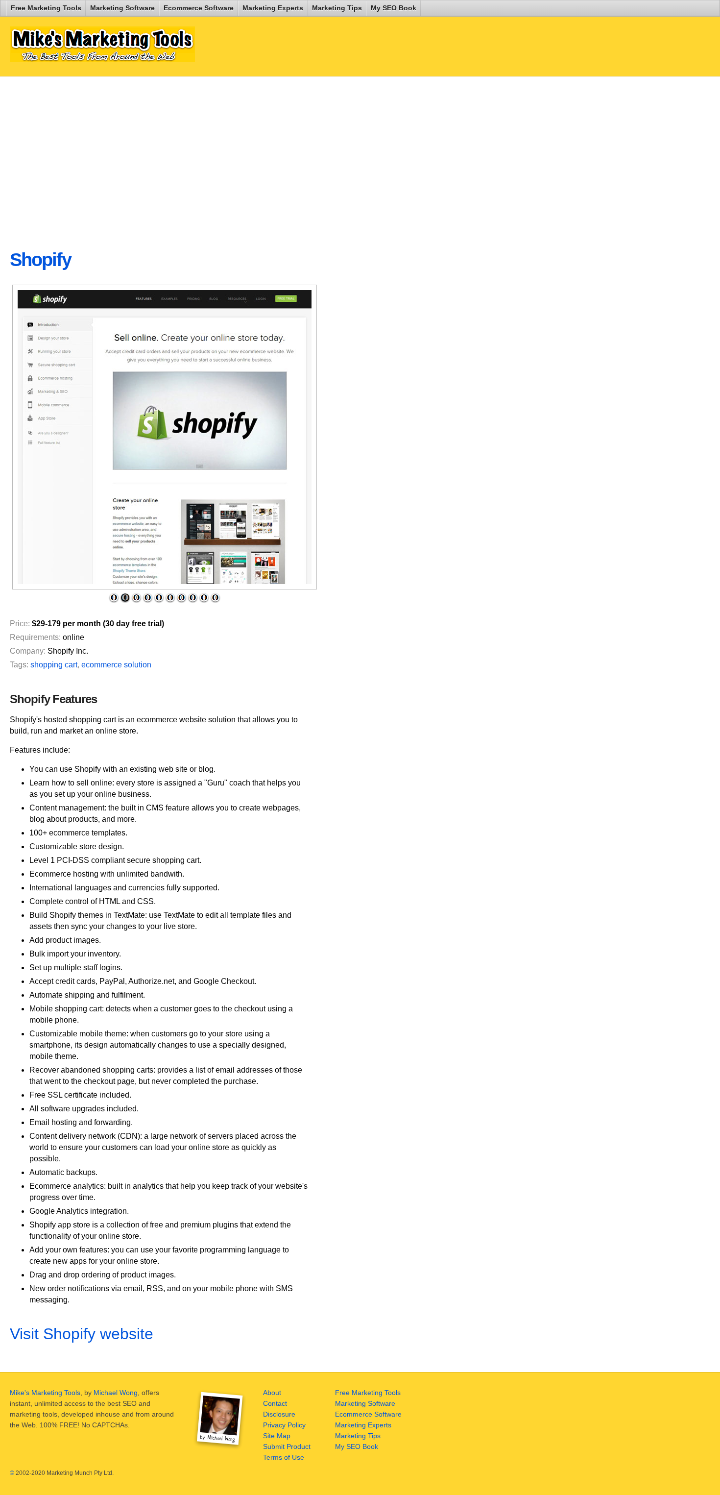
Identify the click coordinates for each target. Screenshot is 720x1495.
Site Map (276, 1436)
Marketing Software (122, 8)
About (272, 1393)
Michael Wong (116, 1393)
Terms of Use (283, 1457)
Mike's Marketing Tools (45, 1393)
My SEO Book (393, 8)
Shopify (40, 259)
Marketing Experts (272, 8)
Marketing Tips (337, 8)
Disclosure (279, 1414)
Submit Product (287, 1446)
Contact (275, 1403)
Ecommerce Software (199, 8)
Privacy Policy (284, 1425)
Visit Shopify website (81, 1334)
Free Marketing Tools (46, 8)
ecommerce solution (116, 665)
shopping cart (53, 665)
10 (215, 597)
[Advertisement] (247, 154)
